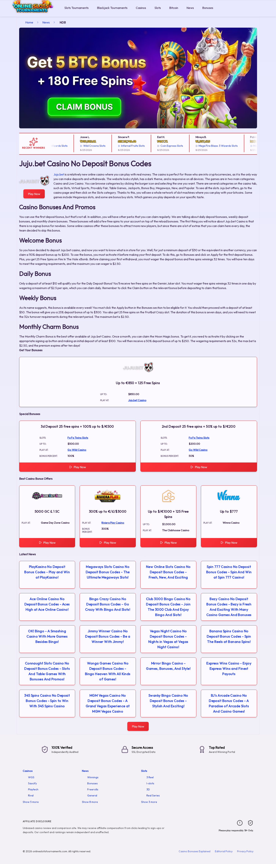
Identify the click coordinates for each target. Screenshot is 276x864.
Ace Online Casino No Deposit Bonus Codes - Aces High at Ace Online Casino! (47, 604)
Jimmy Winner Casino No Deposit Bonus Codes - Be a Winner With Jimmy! (107, 636)
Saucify (32, 783)
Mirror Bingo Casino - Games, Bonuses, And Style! (168, 666)
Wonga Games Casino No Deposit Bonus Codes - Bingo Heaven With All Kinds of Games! (108, 671)
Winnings (92, 777)
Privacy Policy (245, 851)
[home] (31, 14)
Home (29, 22)
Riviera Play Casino (112, 522)
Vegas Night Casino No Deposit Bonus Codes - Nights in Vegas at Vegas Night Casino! (168, 639)
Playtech (33, 789)
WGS (31, 777)
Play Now (34, 194)
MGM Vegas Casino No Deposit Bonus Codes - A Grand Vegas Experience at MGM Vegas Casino (108, 703)
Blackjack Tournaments (112, 8)
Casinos (141, 8)
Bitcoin (173, 8)
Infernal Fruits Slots (124, 145)
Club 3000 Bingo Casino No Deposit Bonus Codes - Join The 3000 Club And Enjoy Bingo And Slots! (168, 607)
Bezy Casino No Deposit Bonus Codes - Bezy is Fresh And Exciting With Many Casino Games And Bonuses (229, 607)
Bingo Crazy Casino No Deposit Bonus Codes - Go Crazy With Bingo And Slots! (107, 604)
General (92, 795)
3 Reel (150, 777)
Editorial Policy (224, 851)
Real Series (153, 795)
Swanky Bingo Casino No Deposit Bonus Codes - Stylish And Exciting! (168, 700)
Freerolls (92, 789)
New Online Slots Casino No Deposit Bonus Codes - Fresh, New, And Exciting (168, 572)
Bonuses (207, 8)
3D (148, 789)
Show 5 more (31, 802)
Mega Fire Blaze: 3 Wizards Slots (209, 145)
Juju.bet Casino (137, 400)
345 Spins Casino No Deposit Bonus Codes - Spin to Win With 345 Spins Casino (47, 700)
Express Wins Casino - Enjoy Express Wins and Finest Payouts (228, 668)
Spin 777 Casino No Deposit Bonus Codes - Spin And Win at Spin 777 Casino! (229, 572)
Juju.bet (58, 174)
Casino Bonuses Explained (194, 851)
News (190, 8)
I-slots (150, 783)
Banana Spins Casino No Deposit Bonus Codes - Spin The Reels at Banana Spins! (229, 636)
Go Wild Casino (77, 449)
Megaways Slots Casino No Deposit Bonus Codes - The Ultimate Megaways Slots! (108, 572)
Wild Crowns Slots (86, 145)
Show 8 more (90, 802)
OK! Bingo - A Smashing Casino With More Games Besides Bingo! (47, 636)
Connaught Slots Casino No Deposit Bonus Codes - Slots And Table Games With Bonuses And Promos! (47, 671)
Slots (157, 8)
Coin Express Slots (163, 145)
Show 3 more (149, 802)
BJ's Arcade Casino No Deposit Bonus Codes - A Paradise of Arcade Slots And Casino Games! (229, 703)
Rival (31, 795)
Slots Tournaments (76, 8)
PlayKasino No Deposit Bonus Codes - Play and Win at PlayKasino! (47, 572)
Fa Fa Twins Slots (78, 437)
